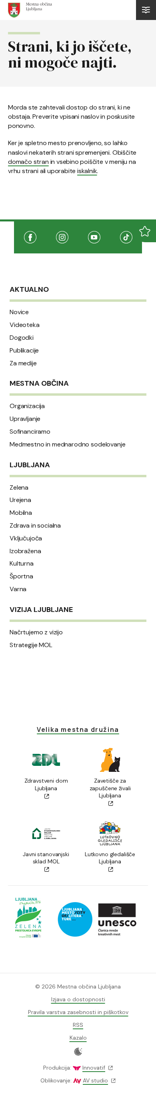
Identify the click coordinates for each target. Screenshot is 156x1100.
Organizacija (27, 406)
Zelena (19, 488)
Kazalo (78, 1037)
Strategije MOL (31, 645)
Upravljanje (25, 419)
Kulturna (22, 564)
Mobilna (21, 513)
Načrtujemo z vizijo (36, 632)
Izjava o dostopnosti (78, 999)
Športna (21, 576)
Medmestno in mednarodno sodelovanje (67, 444)
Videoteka (25, 325)
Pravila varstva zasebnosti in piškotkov (78, 1012)
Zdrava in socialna (35, 526)
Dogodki (22, 338)
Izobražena (25, 551)
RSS (78, 1024)
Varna (18, 589)
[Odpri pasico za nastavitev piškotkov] (78, 1051)
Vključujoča (26, 538)
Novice (19, 312)
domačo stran (28, 161)
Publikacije (24, 351)
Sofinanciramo (30, 432)
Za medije (23, 363)
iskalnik (87, 171)
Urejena (20, 500)
